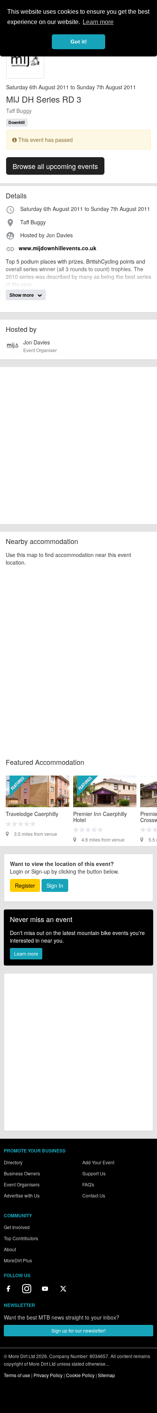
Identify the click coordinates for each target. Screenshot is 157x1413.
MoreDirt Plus (18, 1260)
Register (25, 885)
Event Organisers (22, 1184)
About (10, 1249)
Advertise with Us (22, 1195)
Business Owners (22, 1173)
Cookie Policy (80, 1375)
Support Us (94, 1173)
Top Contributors (21, 1238)
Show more (22, 294)
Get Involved (17, 1227)
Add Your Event (98, 1162)
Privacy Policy (48, 1375)
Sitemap (106, 1375)
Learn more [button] (98, 22)
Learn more (26, 953)
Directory (13, 1162)
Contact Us (93, 1195)
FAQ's (88, 1184)
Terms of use (17, 1375)
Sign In (54, 885)
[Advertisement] (78, 445)
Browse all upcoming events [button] (55, 166)
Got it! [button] (78, 42)
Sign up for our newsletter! (78, 1330)
